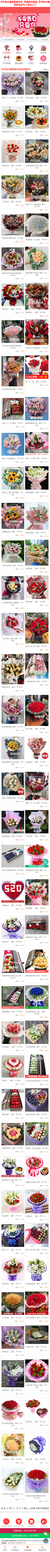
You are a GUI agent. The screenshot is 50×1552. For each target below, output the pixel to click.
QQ (46, 1541)
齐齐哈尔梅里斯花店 (33, 1541)
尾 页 (21, 1508)
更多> (45, 69)
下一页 (15, 1508)
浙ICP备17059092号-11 (17, 1543)
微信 (46, 1534)
